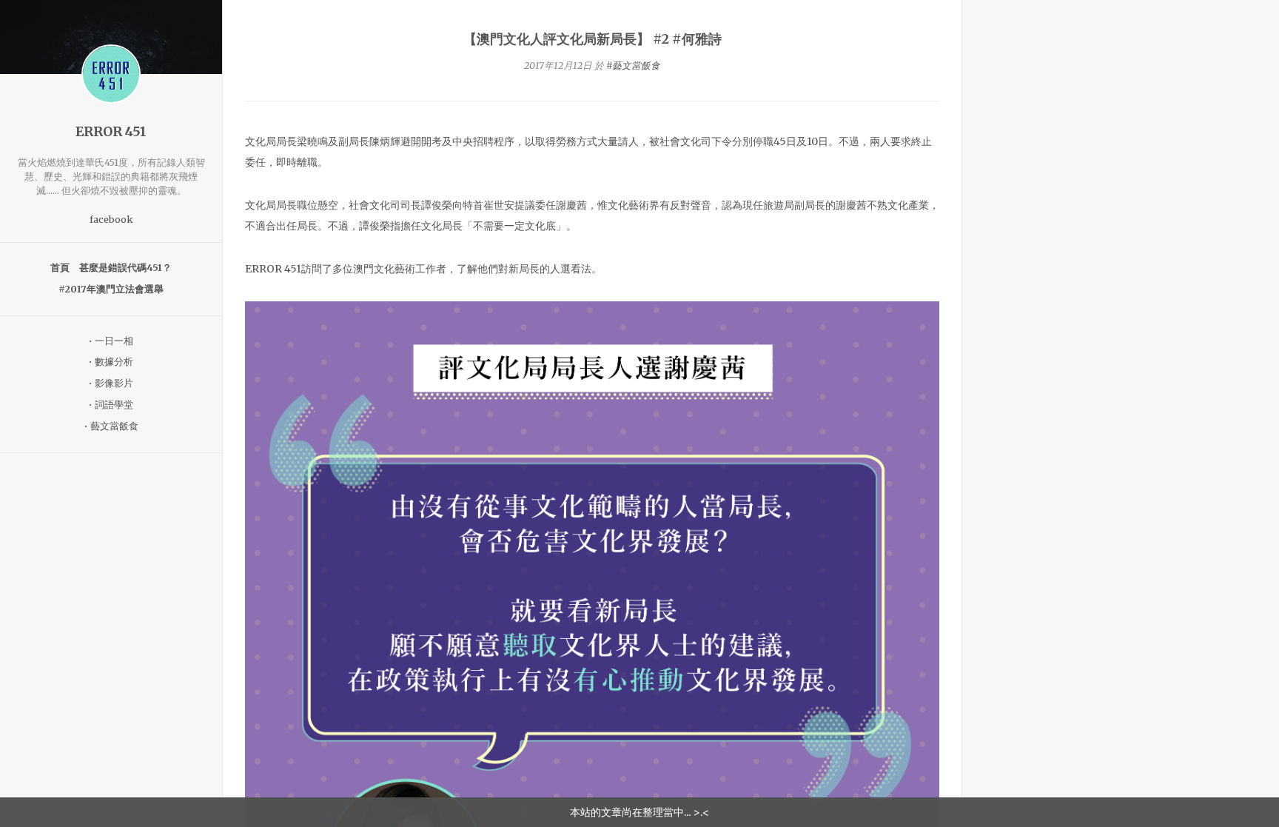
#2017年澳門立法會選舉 (111, 289)
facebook (111, 219)
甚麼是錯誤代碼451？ (125, 267)
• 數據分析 (111, 361)
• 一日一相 (111, 340)
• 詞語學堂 (111, 404)
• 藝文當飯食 (111, 426)
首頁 (60, 267)
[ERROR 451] (111, 74)
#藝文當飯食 (633, 65)
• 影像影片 (111, 383)
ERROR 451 (111, 132)
